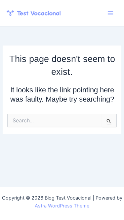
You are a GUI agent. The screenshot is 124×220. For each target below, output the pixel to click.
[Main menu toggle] (110, 13)
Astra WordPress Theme (62, 206)
